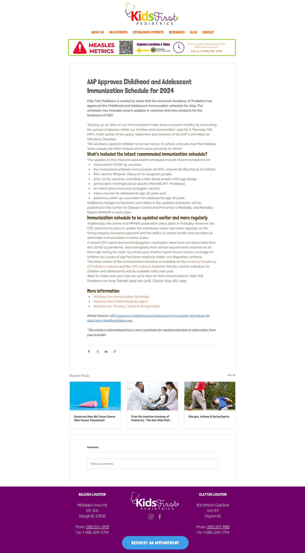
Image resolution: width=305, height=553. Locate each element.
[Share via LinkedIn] (106, 351)
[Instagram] (151, 516)
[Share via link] (114, 351)
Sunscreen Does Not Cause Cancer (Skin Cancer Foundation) (95, 418)
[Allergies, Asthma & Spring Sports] (209, 396)
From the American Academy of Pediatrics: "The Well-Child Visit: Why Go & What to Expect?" (150, 418)
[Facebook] (159, 516)
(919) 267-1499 (218, 527)
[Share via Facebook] (89, 351)
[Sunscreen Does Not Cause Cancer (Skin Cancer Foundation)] (95, 396)
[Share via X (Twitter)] (97, 351)
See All (231, 375)
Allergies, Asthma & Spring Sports (209, 416)
